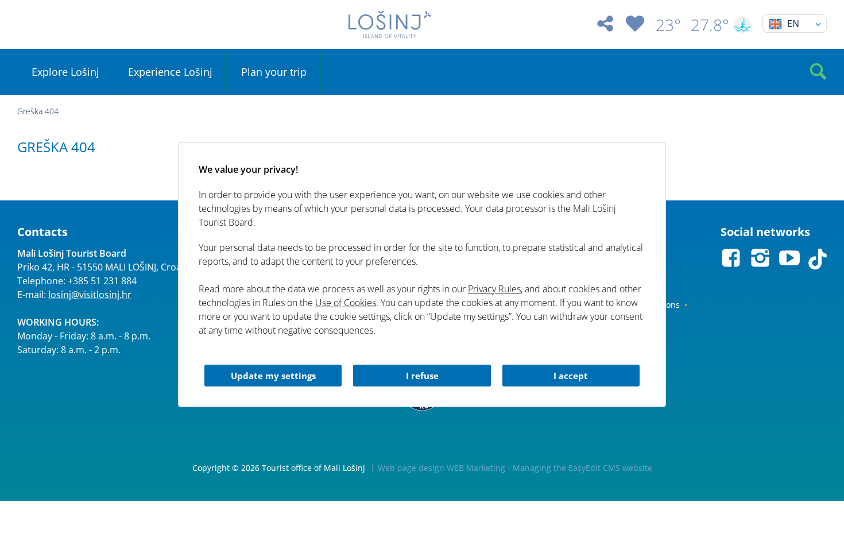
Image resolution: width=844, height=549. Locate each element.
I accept (570, 375)
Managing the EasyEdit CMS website (582, 467)
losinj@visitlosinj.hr (89, 294)
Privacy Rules (494, 289)
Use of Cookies (345, 302)
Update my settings (273, 375)
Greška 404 (38, 111)
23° (668, 25)
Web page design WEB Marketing (441, 467)
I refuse (422, 375)
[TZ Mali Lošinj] (390, 24)
